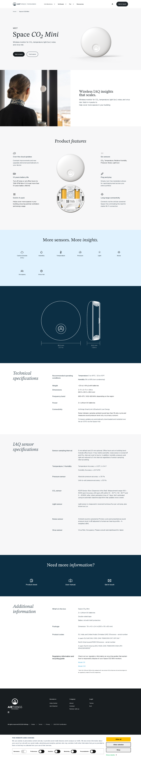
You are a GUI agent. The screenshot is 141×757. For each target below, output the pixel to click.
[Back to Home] (24, 4)
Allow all (118, 739)
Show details (110, 755)
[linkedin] (8, 712)
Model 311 (81, 662)
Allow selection (118, 744)
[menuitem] (48, 4)
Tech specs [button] (32, 54)
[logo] (15, 704)
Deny (118, 750)
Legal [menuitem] (91, 699)
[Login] (112, 4)
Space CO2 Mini (24, 11)
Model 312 (82, 666)
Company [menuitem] (72, 699)
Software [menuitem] (61, 4)
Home (14, 11)
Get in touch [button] (122, 4)
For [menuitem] (70, 4)
